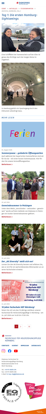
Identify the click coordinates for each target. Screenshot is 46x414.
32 (29, 327)
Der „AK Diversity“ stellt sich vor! (17, 261)
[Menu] (3, 3)
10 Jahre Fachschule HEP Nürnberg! (18, 307)
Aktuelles (13, 9)
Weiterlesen (6, 164)
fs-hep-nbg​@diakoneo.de (15, 374)
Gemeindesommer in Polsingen (17, 205)
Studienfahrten (27, 9)
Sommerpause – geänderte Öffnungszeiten (22, 153)
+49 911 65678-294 (10, 370)
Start (4, 9)
